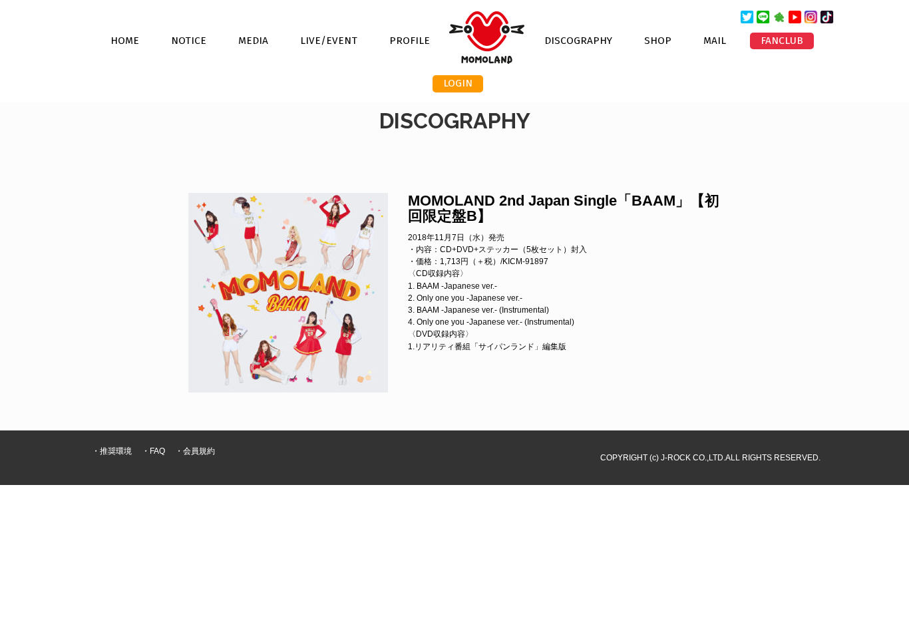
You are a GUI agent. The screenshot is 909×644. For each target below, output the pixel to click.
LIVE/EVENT (328, 41)
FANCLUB (782, 41)
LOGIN (457, 83)
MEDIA (253, 41)
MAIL (714, 41)
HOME (124, 41)
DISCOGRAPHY (578, 41)
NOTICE (188, 41)
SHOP (657, 41)
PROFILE (409, 41)
